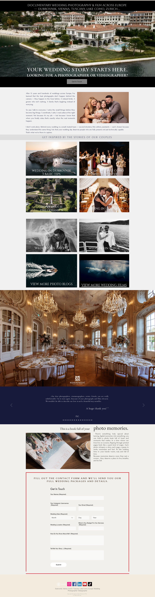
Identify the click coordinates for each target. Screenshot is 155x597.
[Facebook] (74, 584)
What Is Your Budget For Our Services (91, 524)
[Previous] (11, 405)
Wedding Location (60, 525)
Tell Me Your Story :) (60, 548)
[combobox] (62, 518)
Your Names (58, 494)
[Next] (143, 405)
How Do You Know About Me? (64, 534)
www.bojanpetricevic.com (77, 65)
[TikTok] (90, 584)
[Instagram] (69, 584)
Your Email (85, 505)
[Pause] (28, 466)
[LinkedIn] (80, 584)
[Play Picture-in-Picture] (84, 466)
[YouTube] (85, 584)
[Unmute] (32, 466)
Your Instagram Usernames (59, 504)
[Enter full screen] (87, 466)
